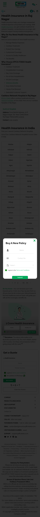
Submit (20, 277)
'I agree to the (18, 270)
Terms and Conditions (22, 270)
